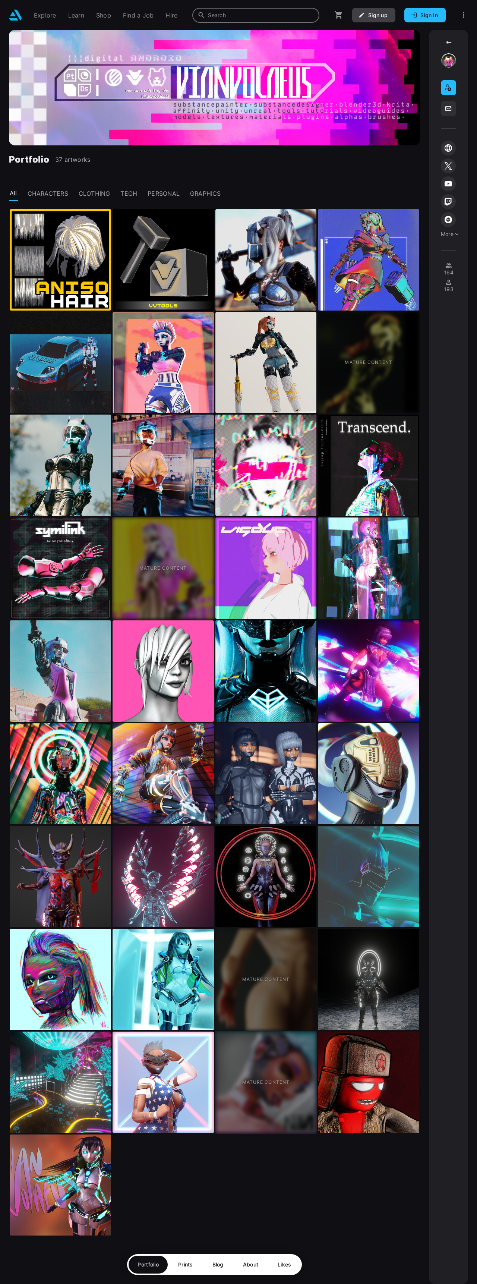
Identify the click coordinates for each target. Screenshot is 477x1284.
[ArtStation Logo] (15, 15)
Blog (218, 1264)
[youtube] (448, 183)
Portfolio (148, 1264)
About (250, 1264)
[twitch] (448, 201)
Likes (284, 1264)
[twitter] (448, 165)
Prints (185, 1264)
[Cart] (338, 15)
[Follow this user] (448, 87)
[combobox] (255, 15)
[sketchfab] (448, 219)
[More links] (463, 15)
